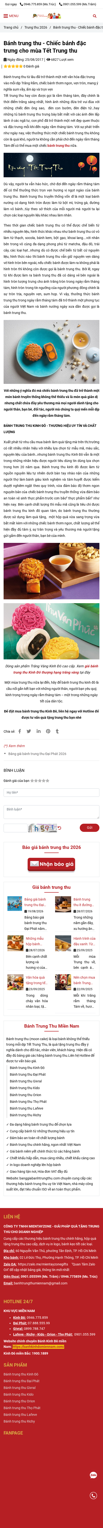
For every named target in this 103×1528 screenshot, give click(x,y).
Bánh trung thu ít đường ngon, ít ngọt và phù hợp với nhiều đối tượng (84, 902)
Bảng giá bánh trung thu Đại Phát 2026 (37, 754)
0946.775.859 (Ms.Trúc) (40, 4)
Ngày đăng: (15, 60)
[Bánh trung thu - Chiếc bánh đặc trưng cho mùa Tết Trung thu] (51, 16)
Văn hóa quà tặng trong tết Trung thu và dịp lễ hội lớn (36, 981)
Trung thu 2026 (35, 27)
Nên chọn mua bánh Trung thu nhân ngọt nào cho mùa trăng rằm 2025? (84, 981)
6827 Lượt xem (62, 60)
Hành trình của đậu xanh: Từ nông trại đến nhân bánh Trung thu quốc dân (85, 942)
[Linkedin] (38, 731)
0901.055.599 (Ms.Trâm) (79, 4)
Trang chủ (11, 27)
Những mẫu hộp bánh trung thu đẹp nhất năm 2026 (36, 942)
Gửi (89, 828)
